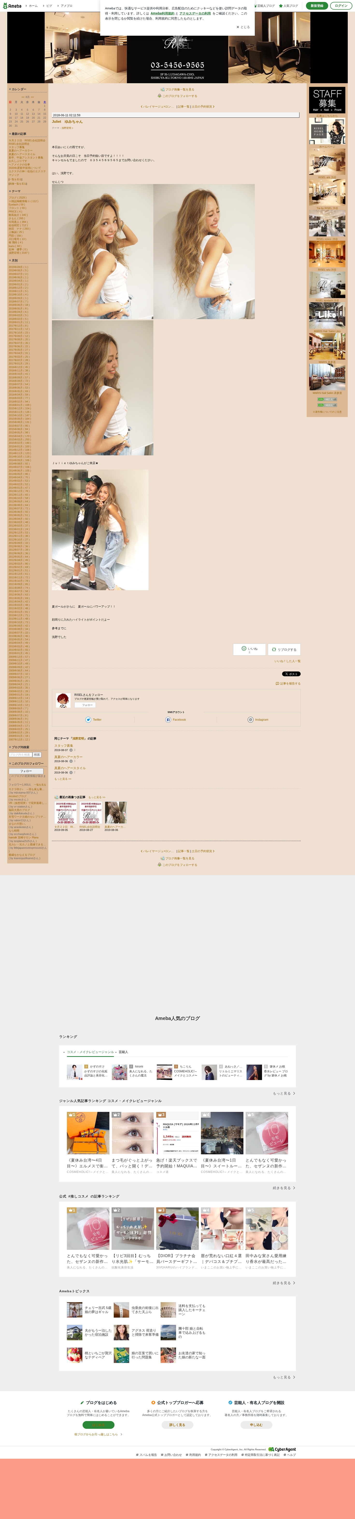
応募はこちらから (327, 115)
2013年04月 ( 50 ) (19, 518)
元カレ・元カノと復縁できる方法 (28, 844)
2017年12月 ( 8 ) (18, 325)
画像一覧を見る (17, 183)
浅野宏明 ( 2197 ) (19, 252)
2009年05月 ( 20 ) (19, 680)
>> (32, 97)
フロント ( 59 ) (17, 207)
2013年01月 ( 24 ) (19, 529)
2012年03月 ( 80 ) (19, 563)
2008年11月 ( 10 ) (19, 701)
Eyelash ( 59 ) (17, 204)
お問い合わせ (173, 1455)
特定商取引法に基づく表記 (262, 1455)
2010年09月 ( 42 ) (19, 625)
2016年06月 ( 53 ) (19, 387)
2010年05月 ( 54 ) (19, 639)
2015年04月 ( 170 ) (20, 436)
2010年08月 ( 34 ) (19, 629)
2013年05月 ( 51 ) (19, 515)
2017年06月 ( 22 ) (19, 346)
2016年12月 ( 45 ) (19, 367)
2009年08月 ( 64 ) (19, 670)
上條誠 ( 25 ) (16, 232)
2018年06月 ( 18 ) (19, 304)
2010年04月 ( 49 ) (19, 642)
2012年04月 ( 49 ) (19, 560)
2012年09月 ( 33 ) (19, 542)
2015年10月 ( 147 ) (20, 415)
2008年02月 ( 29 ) (19, 732)
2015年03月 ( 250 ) (20, 439)
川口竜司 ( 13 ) (17, 239)
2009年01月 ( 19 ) (19, 694)
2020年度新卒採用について (25, 167)
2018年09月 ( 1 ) (18, 298)
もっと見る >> (62, 778)
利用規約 (195, 1455)
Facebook (179, 719)
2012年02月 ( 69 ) (19, 567)
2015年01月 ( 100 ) (20, 446)
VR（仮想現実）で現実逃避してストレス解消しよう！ (28, 802)
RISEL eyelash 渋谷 (327, 300)
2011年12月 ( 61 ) (19, 573)
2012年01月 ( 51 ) (19, 570)
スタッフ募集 (17, 147)
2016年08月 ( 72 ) (19, 380)
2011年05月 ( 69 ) (19, 598)
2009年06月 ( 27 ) (19, 677)
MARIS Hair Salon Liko (327, 331)
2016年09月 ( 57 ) (19, 377)
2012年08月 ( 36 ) (19, 546)
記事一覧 (184, 106)
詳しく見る (177, 1425)
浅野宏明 (66, 128)
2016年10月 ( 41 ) (19, 373)
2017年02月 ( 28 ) (19, 360)
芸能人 (123, 1052)
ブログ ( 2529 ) (18, 197)
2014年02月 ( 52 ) (19, 484)
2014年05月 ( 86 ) (19, 473)
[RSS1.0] (327, 400)
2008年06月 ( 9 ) (18, 718)
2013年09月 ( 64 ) (19, 501)
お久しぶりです (18, 160)
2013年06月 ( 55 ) (19, 511)
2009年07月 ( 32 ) (19, 673)
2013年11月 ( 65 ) (19, 494)
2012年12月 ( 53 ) (19, 532)
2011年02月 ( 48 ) (19, 608)
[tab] (90, 1052)
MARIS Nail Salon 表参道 (327, 392)
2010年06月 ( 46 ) (19, 636)
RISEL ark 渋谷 (327, 177)
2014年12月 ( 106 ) (20, 449)
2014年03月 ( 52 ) (19, 480)
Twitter (97, 719)
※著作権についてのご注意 (327, 412)
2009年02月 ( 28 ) (19, 691)
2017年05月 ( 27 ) (19, 349)
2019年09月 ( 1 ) (18, 267)
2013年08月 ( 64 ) (19, 505)
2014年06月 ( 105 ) (20, 470)
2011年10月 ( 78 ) (19, 580)
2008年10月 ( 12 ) (19, 705)
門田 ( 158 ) (15, 235)
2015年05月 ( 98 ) (19, 432)
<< (22, 97)
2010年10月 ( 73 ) (19, 622)
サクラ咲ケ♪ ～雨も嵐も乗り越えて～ (28, 789)
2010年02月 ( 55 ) (19, 649)
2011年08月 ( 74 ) (19, 587)
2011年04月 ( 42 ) (19, 601)
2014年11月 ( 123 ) (20, 453)
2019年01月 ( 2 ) (18, 284)
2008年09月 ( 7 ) (18, 708)
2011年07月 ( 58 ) (19, 591)
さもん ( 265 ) (17, 218)
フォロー (26, 771)
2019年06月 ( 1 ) (18, 277)
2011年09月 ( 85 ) (19, 584)
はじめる (98, 1425)
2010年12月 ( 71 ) (19, 615)
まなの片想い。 (18, 823)
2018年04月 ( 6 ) (18, 311)
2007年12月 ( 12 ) (19, 739)
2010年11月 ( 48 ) (19, 618)
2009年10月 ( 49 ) (19, 663)
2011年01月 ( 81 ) (19, 611)
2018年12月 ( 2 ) (18, 287)
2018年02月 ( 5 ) (18, 318)
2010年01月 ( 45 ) (19, 653)
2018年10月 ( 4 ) (18, 294)
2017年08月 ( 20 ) (19, 339)
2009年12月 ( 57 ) (19, 656)
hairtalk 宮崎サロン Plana (23, 837)
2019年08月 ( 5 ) (18, 270)
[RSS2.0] (327, 405)
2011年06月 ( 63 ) (19, 594)
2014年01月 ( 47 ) (19, 487)
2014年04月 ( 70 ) (19, 477)
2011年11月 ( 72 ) (19, 577)
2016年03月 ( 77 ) (19, 398)
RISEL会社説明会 (19, 143)
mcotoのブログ (18, 796)
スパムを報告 (148, 1455)
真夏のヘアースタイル (22, 154)
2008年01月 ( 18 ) (19, 735)
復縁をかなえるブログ (22, 854)
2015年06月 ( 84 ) (19, 429)
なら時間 (14, 830)
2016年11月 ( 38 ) (19, 370)
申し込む (256, 1425)
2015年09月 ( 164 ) (20, 418)
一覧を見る (15, 179)
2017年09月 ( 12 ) (19, 336)
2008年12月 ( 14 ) (19, 698)
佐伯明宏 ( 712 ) (18, 225)
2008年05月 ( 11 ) (19, 722)
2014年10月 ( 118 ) (20, 456)
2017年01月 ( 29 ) (19, 363)
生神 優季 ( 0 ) (18, 249)
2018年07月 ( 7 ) (18, 301)
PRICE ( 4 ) (15, 211)
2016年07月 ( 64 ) (19, 384)
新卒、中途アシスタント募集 (26, 157)
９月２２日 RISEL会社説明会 (27, 140)
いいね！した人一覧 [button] (288, 661)
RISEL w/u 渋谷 (327, 269)
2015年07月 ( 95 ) (19, 425)
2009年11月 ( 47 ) (19, 660)
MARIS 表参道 (327, 362)
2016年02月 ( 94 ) (19, 401)
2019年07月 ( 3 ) (18, 274)
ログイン (341, 5)
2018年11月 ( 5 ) (18, 291)
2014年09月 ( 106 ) (20, 460)
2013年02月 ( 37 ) (19, 525)
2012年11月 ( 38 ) (19, 535)
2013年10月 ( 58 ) (19, 498)
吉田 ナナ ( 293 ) (19, 228)
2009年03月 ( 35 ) (19, 687)
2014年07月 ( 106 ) (20, 466)
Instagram (261, 719)
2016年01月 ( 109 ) (20, 405)
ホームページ (327, 146)
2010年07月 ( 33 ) (19, 632)
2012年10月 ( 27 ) (19, 539)
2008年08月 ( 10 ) (19, 711)
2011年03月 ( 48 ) (19, 604)
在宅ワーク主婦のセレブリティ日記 (28, 816)
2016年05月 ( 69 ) (19, 391)
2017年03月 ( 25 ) (19, 356)
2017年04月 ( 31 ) (19, 353)
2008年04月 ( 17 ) (19, 725)
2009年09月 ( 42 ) (19, 667)
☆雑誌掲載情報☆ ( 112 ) (23, 201)
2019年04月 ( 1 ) (18, 280)
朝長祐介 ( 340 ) (18, 214)
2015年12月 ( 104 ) (20, 408)
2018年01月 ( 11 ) (19, 322)
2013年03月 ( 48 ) (19, 522)
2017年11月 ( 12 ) (19, 329)
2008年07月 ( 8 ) (18, 715)
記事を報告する (290, 683)
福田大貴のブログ (19, 809)
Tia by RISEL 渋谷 (327, 208)
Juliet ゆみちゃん (67, 121)
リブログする (287, 649)
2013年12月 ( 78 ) (19, 491)
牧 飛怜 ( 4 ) (16, 242)
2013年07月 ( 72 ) (19, 508)
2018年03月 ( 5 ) (18, 315)
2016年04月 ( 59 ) (19, 394)
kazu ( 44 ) (15, 246)
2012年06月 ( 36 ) (19, 553)
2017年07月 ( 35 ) (19, 343)
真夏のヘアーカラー (21, 150)
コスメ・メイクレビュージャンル (90, 1052)
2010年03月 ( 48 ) (19, 646)
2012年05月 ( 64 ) (19, 556)
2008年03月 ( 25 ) (19, 729)
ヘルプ (291, 1455)
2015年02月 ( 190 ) (20, 442)
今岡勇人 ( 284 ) (18, 221)
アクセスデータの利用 (222, 1455)
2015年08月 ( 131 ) (20, 422)
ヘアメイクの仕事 (19, 164)
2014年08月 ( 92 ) (19, 463)
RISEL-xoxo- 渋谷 (327, 239)
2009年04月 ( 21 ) (19, 684)
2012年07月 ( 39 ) (19, 549)
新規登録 (317, 5)
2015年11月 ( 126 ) (20, 412)
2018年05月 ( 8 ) (18, 308)
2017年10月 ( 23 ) (19, 332)
